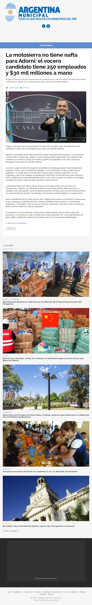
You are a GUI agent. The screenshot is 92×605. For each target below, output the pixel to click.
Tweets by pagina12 (11, 531)
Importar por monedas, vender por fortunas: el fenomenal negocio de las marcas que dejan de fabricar (43, 359)
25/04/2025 (13, 88)
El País (25, 88)
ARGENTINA (11, 228)
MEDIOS (51, 594)
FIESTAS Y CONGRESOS (11, 299)
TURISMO (42, 594)
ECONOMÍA (7, 523)
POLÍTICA (38, 592)
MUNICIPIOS (7, 412)
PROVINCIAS (56, 592)
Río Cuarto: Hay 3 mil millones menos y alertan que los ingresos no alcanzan (39, 526)
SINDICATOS (28, 592)
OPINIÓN (82, 592)
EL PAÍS (65, 592)
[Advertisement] (46, 35)
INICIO (10, 592)
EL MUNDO (74, 592)
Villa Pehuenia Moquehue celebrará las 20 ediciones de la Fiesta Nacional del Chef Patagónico (42, 303)
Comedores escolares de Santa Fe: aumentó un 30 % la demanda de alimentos (40, 471)
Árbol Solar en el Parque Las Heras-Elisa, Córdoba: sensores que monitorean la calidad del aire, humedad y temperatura (46, 416)
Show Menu (47, 45)
